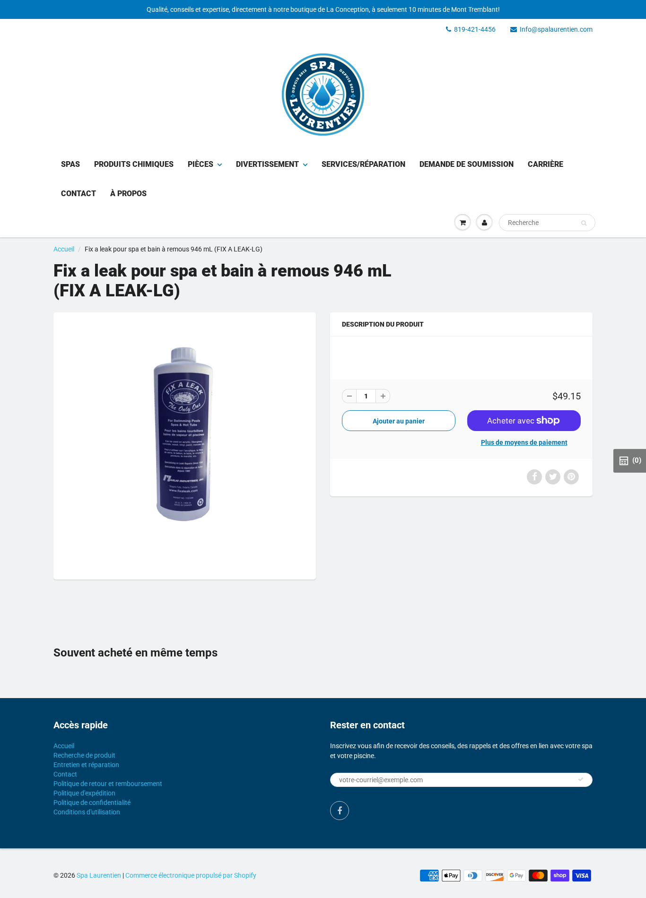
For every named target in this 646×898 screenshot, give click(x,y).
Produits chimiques (134, 164)
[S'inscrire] (580, 779)
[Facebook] (339, 810)
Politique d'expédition (84, 793)
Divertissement (267, 164)
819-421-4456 (475, 29)
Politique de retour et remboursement (107, 783)
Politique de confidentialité (92, 802)
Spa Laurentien (99, 875)
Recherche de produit (84, 755)
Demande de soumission (466, 164)
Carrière (545, 164)
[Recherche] (584, 223)
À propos (128, 193)
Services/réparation (363, 164)
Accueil (63, 249)
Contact (78, 193)
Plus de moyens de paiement (524, 442)
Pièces (200, 164)
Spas (70, 164)
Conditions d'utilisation (86, 812)
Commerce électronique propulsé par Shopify (190, 875)
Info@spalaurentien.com (556, 29)
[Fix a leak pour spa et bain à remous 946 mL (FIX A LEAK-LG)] (185, 444)
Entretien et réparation (86, 764)
